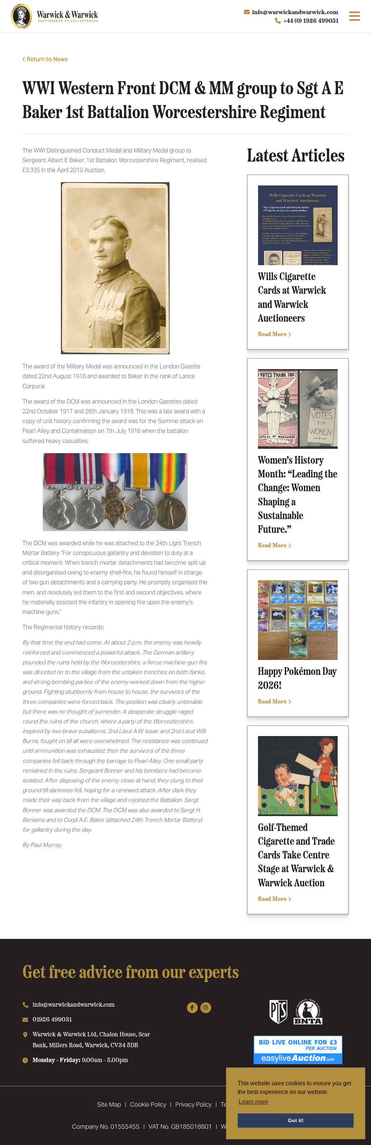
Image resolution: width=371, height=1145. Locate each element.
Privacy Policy (193, 1104)
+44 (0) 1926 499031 (310, 20)
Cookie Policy (148, 1104)
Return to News (47, 59)
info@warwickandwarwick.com (295, 12)
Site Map (109, 1104)
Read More (273, 334)
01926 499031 (52, 1019)
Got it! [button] (296, 1120)
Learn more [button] (253, 1102)
